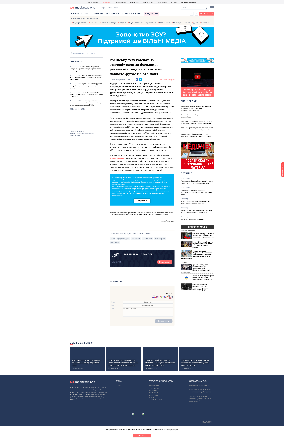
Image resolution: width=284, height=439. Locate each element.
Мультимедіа (112, 14)
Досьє (195, 23)
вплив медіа (114, 242)
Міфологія (93, 23)
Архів (116, 8)
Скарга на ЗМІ (206, 14)
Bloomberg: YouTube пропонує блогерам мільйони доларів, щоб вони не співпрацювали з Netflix (86, 103)
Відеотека (152, 394)
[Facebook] (137, 79)
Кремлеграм (151, 23)
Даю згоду (142, 435)
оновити (169, 293)
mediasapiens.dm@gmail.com (201, 391)
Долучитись (142, 200)
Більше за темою (81, 343)
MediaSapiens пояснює (181, 23)
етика (112, 239)
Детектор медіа (93, 2)
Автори (102, 8)
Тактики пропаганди (108, 23)
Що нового (76, 14)
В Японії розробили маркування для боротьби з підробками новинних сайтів (196, 135)
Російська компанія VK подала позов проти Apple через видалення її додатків (86, 94)
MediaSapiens (107, 2)
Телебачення (148, 239)
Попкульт (122, 23)
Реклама (118, 385)
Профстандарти (79, 53)
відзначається (117, 158)
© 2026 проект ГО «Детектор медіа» (200, 389)
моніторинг (205, 23)
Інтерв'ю (98, 14)
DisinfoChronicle (148, 2)
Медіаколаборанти (136, 23)
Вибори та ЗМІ (153, 396)
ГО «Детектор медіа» (188, 2)
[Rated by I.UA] (137, 415)
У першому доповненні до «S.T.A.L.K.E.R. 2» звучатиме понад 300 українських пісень (196, 122)
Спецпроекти (152, 14)
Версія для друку (169, 80)
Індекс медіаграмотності (84, 18)
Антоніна (174, 2)
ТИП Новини (135, 239)
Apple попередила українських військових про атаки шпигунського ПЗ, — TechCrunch (197, 129)
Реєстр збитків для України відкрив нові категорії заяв (196, 116)
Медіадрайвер (162, 2)
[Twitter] (140, 79)
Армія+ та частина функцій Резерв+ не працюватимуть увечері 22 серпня (86, 86)
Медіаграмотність (80, 23)
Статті (88, 14)
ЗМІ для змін (134, 2)
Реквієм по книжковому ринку (192, 219)
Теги (109, 8)
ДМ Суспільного (121, 2)
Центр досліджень (132, 14)
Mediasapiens (153, 387)
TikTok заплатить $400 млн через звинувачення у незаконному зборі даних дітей (86, 77)
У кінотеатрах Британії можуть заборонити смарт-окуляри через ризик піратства (86, 69)
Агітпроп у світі (164, 23)
